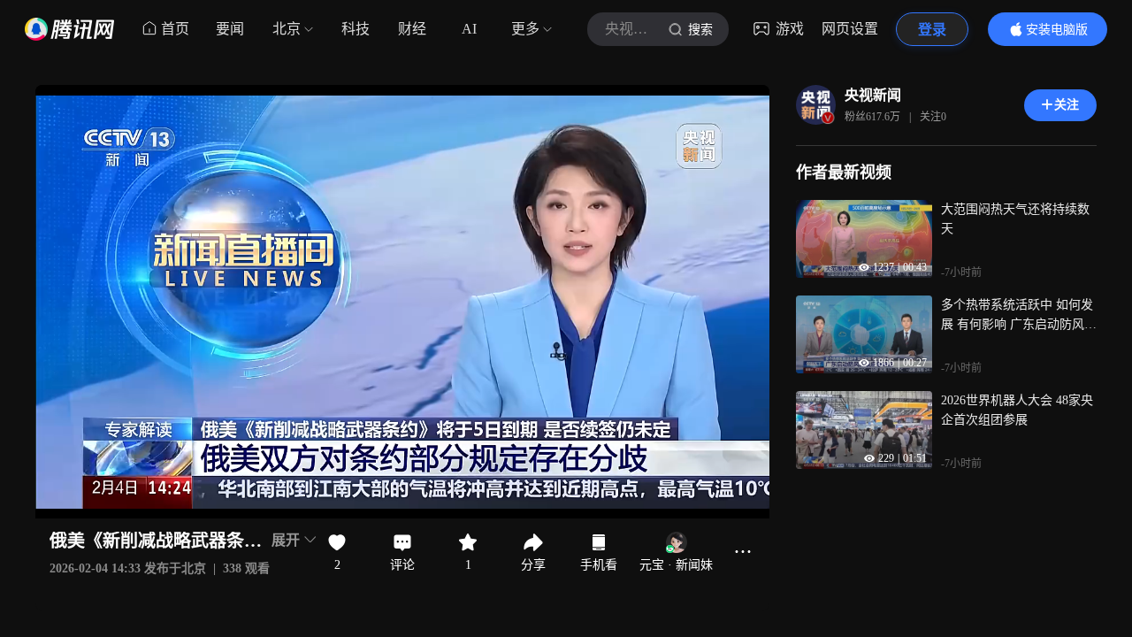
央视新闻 (873, 95)
